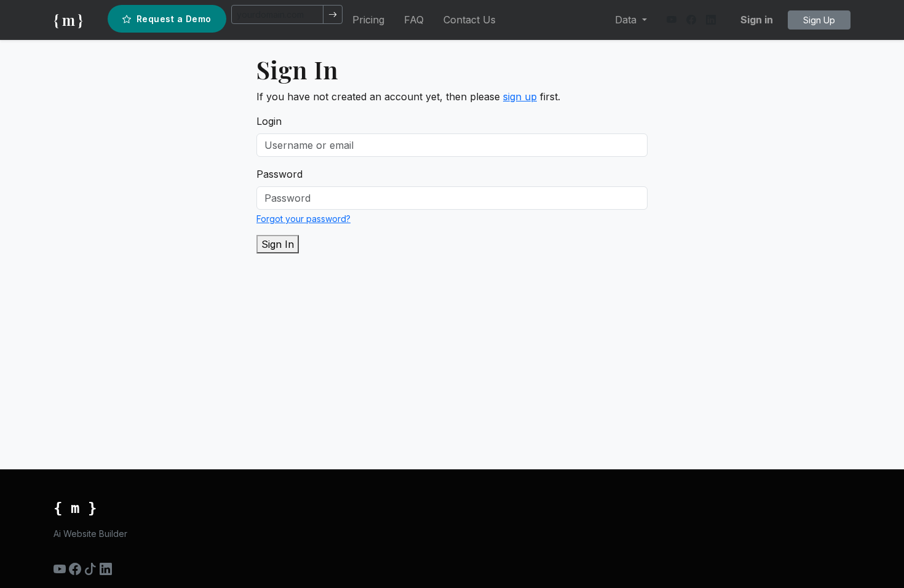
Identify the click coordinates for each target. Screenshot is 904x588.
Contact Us (469, 20)
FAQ (414, 20)
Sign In (277, 244)
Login (269, 121)
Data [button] (627, 20)
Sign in (756, 20)
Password (279, 174)
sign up (520, 96)
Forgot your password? (303, 218)
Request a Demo (174, 19)
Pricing (368, 20)
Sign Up (819, 20)
